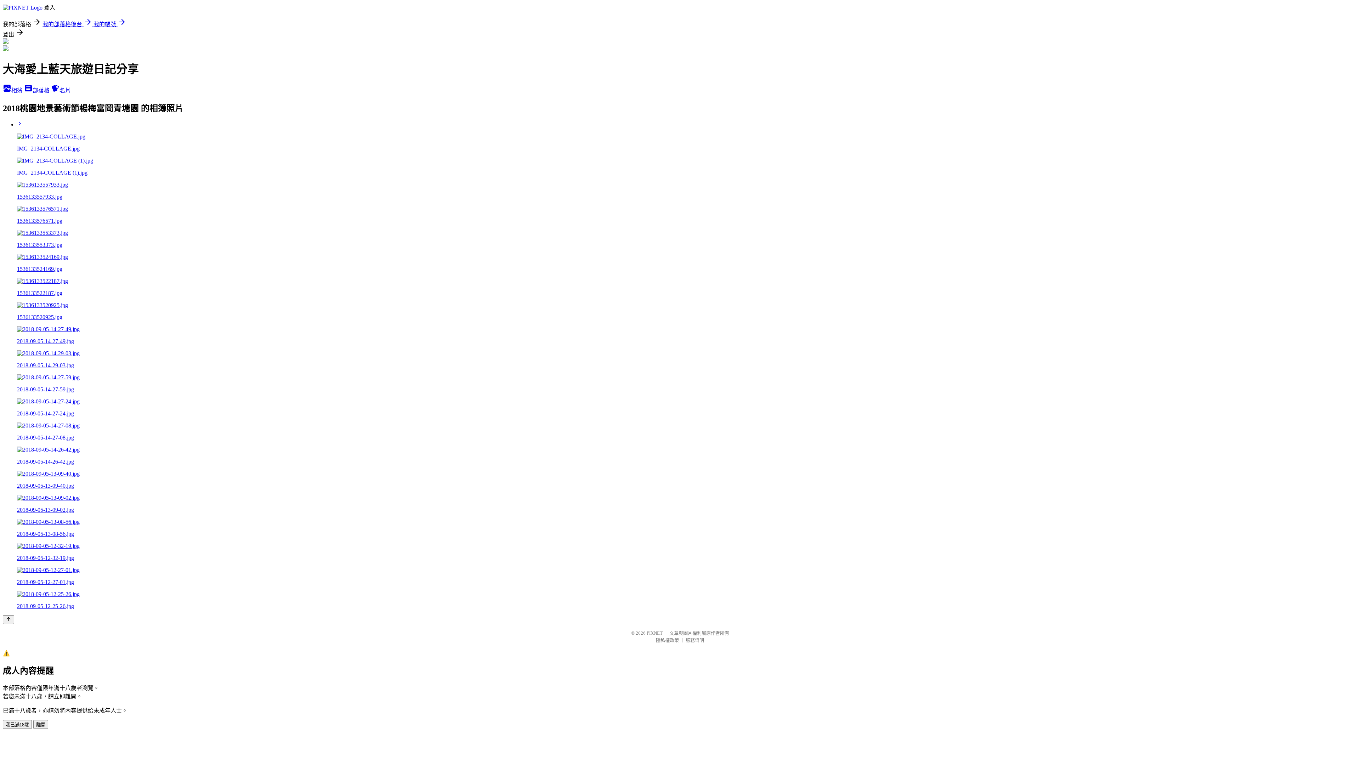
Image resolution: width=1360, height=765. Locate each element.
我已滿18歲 (17, 724)
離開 (40, 724)
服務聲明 (695, 640)
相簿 (17, 90)
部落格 (42, 90)
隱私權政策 (667, 640)
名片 (65, 90)
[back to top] (8, 619)
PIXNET (655, 633)
